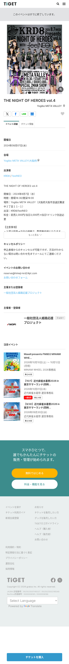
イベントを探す (13, 507)
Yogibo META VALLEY (49, 105)
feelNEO (17, 175)
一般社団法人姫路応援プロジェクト (23, 292)
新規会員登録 (12, 518)
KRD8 (7, 175)
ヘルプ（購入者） (43, 528)
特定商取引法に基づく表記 (19, 552)
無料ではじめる (35, 473)
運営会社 (10, 563)
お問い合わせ (41, 539)
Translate (36, 606)
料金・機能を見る (34, 484)
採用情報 (10, 569)
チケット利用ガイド (15, 512)
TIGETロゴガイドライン (47, 523)
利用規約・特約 (13, 547)
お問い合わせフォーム (16, 277)
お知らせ (39, 507)
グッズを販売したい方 (46, 518)
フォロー (60, 318)
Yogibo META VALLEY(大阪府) (21, 160)
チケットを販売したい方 (47, 512)
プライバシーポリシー (17, 558)
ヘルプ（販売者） (43, 534)
